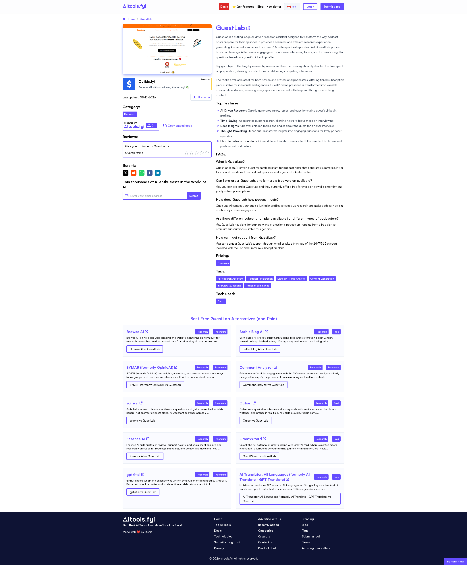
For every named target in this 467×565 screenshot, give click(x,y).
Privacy (219, 548)
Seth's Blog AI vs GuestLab (260, 349)
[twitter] (125, 173)
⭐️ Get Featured (243, 6)
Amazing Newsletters (316, 548)
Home (131, 19)
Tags (305, 530)
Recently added (268, 525)
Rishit (148, 532)
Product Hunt (267, 548)
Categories (265, 530)
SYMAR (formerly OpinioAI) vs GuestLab (155, 385)
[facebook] (150, 173)
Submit (193, 196)
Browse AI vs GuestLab (145, 349)
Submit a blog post (227, 542)
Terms (306, 542)
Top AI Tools (222, 525)
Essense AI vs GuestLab (145, 456)
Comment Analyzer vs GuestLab (263, 385)
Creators (264, 536)
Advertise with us (269, 519)
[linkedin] (158, 173)
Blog (260, 6)
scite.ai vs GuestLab (142, 420)
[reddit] (133, 173)
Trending (308, 519)
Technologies (223, 536)
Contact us (265, 542)
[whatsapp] (141, 173)
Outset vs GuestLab (255, 420)
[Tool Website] (146, 331)
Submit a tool (332, 6)
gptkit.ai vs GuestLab (143, 492)
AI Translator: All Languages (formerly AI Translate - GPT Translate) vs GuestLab (287, 499)
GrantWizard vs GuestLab (259, 456)
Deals (224, 6)
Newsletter (274, 6)
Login (310, 6)
